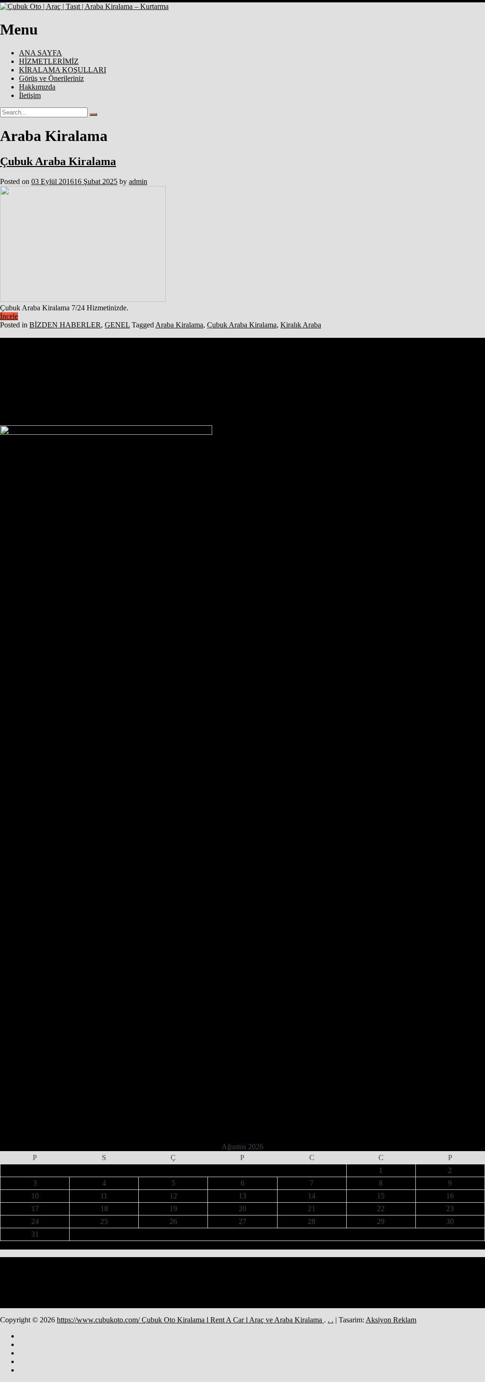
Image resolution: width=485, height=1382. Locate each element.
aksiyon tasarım (53, 364)
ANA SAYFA (40, 53)
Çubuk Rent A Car (266, 395)
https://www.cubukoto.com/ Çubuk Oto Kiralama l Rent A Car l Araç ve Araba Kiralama (190, 1320)
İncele (9, 316)
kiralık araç (403, 374)
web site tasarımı (113, 382)
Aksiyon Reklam (391, 1320)
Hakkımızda (37, 87)
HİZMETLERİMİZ (49, 61)
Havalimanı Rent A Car (293, 374)
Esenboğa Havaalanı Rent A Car (89, 374)
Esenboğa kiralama (146, 374)
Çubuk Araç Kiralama (263, 382)
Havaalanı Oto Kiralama (240, 374)
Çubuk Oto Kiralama (450, 382)
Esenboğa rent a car (190, 374)
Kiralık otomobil (435, 374)
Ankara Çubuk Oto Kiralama (137, 364)
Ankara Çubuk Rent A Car (226, 363)
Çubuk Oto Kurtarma (59, 393)
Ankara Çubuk (88, 364)
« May (239, 1245)
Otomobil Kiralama (72, 382)
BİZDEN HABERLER (65, 325)
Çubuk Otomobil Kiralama (149, 396)
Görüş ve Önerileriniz (51, 78)
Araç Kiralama (336, 364)
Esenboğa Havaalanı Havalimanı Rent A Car (402, 364)
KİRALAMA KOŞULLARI (62, 70)
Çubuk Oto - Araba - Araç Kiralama (386, 382)
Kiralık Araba (300, 325)
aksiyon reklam (17, 364)
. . (330, 1320)
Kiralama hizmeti (339, 374)
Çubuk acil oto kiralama (159, 382)
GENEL (117, 325)
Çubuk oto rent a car (202, 396)
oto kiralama (35, 382)
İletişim (30, 95)
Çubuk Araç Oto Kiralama (317, 382)
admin (138, 181)
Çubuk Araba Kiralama (58, 161)
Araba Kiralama (179, 325)
